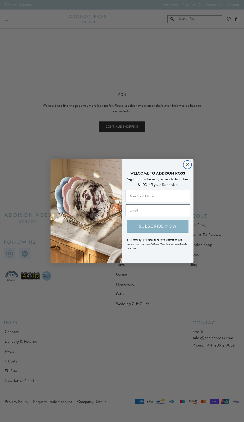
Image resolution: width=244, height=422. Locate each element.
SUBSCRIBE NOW (158, 226)
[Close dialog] (187, 165)
